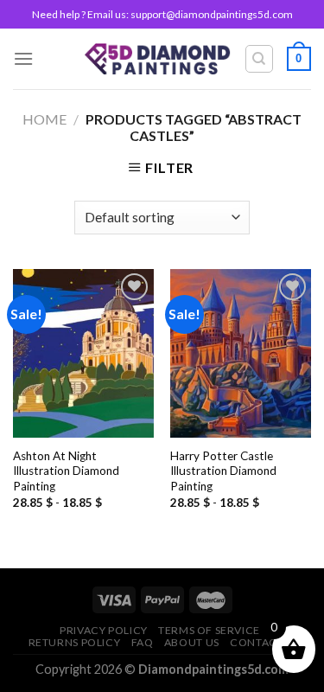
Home (44, 119)
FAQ (142, 642)
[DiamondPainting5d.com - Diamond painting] (158, 58)
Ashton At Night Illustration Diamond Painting (66, 471)
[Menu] (23, 58)
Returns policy (75, 642)
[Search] (259, 59)
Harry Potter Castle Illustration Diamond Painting (223, 471)
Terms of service (209, 630)
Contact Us (265, 642)
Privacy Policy (104, 630)
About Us (191, 642)
